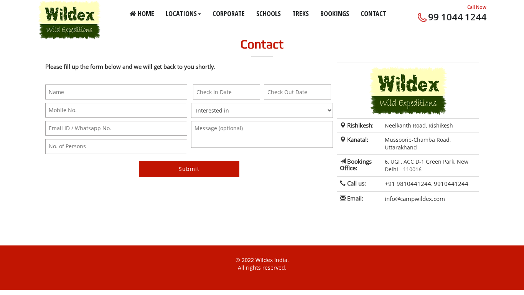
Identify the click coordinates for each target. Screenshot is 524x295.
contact (373, 13)
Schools (268, 13)
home (145, 13)
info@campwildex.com (415, 199)
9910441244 (451, 184)
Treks (300, 13)
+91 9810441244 (408, 184)
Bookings (334, 13)
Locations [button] (181, 13)
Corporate (229, 13)
